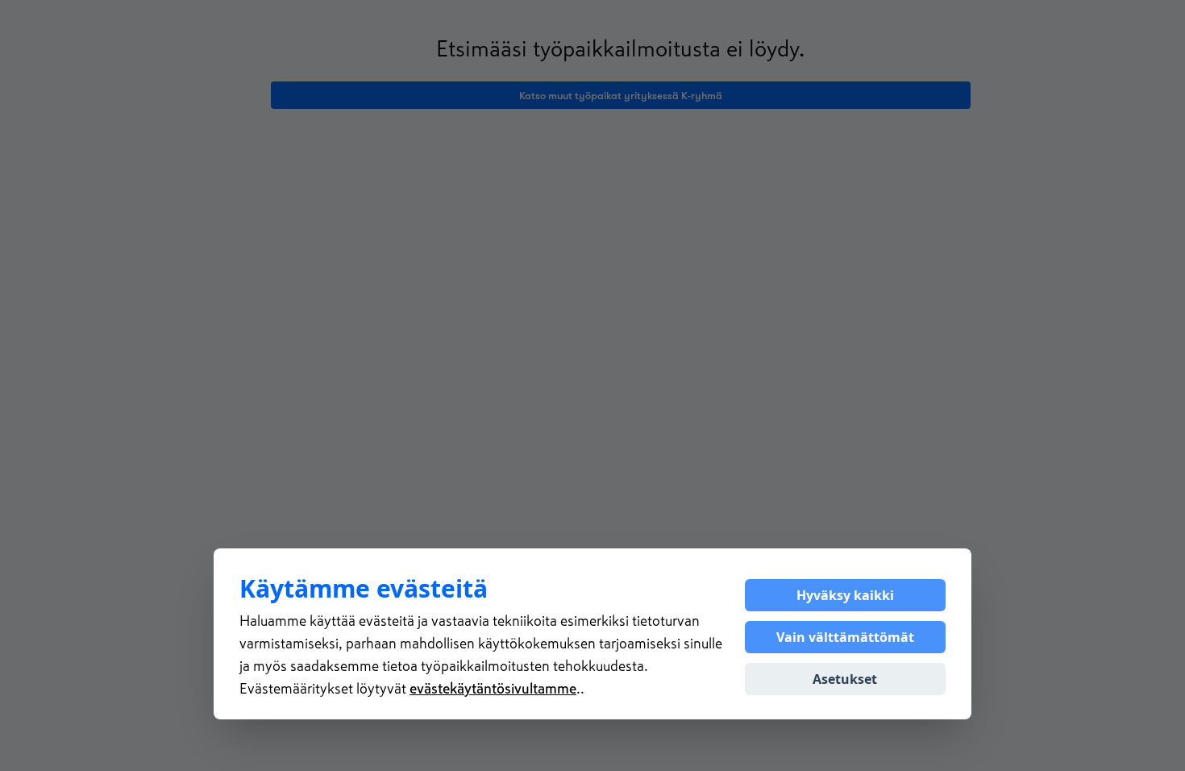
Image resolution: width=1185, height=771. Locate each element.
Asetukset (845, 679)
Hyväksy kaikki (845, 595)
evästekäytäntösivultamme (493, 688)
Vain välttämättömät (845, 637)
